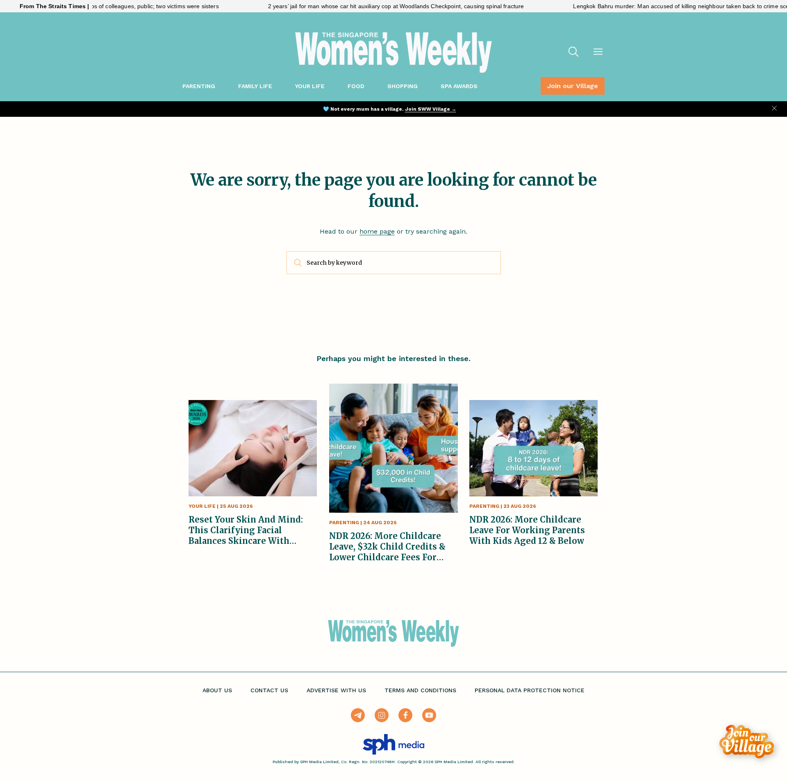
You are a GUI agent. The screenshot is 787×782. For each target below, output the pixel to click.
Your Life (310, 86)
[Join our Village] (746, 741)
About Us (217, 690)
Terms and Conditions (420, 690)
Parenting (198, 86)
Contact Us (269, 690)
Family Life (255, 86)
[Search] (573, 52)
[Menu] (598, 52)
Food (356, 86)
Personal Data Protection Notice (530, 690)
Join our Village (572, 86)
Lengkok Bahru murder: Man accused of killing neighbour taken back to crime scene (662, 6)
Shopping (402, 86)
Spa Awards (459, 86)
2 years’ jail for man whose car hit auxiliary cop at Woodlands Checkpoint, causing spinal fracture (374, 6)
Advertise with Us (336, 690)
